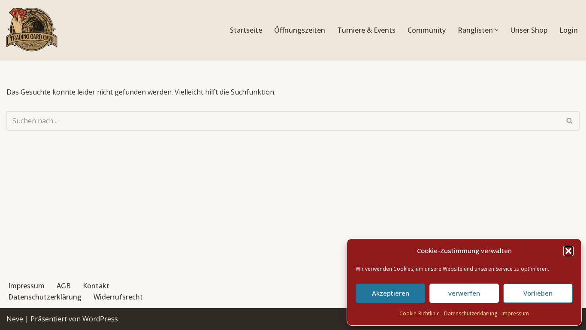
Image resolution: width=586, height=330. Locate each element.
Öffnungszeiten (299, 30)
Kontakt (96, 285)
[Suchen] (570, 121)
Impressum (515, 313)
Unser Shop (528, 30)
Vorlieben (538, 293)
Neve (14, 319)
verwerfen (464, 293)
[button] (568, 251)
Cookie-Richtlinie (419, 313)
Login (568, 30)
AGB (64, 285)
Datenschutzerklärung (470, 313)
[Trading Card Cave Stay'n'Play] (32, 30)
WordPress (100, 319)
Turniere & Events (366, 30)
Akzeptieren (390, 293)
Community (427, 30)
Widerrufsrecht (118, 297)
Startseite (246, 30)
